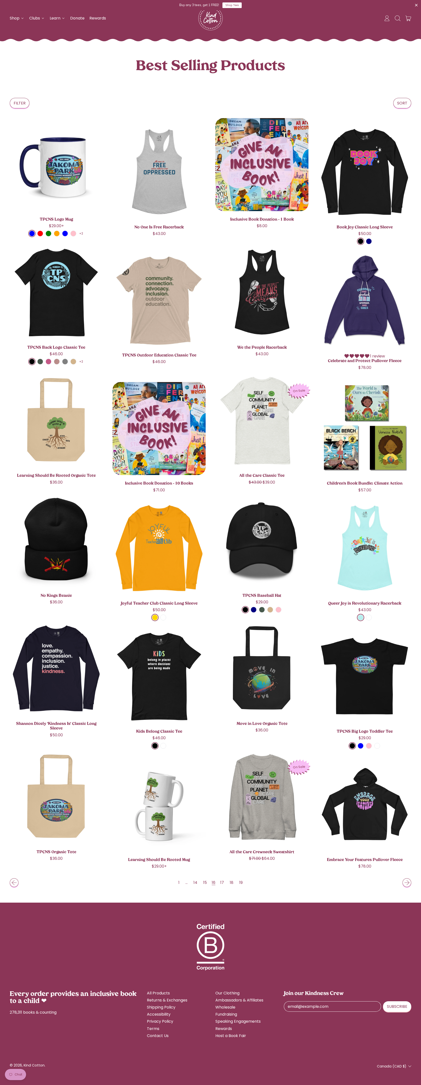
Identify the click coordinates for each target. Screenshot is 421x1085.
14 (195, 882)
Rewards (97, 18)
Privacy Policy (160, 1021)
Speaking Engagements (238, 1021)
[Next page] (406, 882)
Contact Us (158, 1035)
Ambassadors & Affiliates (239, 1000)
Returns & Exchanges (167, 1000)
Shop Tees (232, 5)
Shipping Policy (161, 1007)
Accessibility (159, 1014)
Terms (153, 1028)
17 (222, 882)
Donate (77, 18)
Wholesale (225, 1007)
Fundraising (226, 1014)
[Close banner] (416, 5)
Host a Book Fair (230, 1035)
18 (231, 882)
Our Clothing (227, 993)
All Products (158, 993)
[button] (397, 18)
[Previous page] (14, 882)
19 (241, 882)
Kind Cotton (34, 1065)
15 (205, 882)
